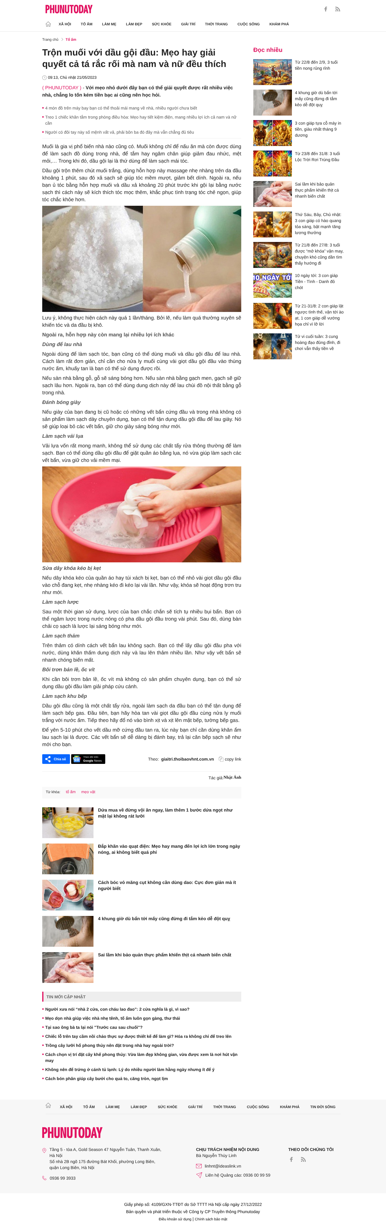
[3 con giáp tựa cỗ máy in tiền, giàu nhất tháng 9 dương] (272, 133)
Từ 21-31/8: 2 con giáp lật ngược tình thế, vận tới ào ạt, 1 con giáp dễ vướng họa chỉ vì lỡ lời (319, 315)
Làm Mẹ (109, 24)
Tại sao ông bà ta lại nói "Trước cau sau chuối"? (94, 1027)
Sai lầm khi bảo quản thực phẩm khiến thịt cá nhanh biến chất (164, 955)
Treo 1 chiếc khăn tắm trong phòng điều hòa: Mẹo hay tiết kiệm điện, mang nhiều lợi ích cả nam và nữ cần (140, 120)
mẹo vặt (88, 792)
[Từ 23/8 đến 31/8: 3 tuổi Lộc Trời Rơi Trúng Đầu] (272, 163)
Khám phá (279, 24)
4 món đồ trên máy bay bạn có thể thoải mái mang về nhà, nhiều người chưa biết (121, 108)
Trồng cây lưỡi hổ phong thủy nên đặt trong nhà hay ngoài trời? (109, 1045)
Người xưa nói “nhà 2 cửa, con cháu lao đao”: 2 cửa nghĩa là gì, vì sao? (117, 1009)
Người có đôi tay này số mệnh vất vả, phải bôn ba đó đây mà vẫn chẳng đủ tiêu (119, 132)
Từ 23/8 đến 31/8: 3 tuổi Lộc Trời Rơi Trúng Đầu (317, 156)
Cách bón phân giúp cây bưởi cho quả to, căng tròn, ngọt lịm (106, 1078)
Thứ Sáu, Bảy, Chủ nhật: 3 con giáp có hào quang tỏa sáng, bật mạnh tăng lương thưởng (318, 223)
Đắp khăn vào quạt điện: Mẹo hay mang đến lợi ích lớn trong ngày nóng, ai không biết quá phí (169, 849)
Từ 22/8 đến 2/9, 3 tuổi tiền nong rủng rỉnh (316, 65)
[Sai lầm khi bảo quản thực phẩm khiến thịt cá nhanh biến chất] (67, 967)
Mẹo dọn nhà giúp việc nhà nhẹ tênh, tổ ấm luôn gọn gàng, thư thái (112, 1018)
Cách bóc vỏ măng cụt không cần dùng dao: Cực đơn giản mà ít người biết (167, 885)
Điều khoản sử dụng (175, 1219)
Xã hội (65, 24)
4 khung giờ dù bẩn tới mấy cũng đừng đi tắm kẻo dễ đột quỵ (164, 918)
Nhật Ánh (232, 777)
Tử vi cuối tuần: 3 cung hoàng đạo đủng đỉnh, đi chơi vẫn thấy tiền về (317, 342)
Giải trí (188, 24)
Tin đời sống (323, 1107)
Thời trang (216, 24)
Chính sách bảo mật (211, 1219)
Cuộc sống (248, 24)
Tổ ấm (87, 24)
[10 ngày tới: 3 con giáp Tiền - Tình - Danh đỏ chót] (272, 285)
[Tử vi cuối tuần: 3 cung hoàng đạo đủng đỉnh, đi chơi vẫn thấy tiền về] (272, 346)
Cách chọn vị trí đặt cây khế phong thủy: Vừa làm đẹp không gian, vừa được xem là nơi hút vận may (141, 1057)
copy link (233, 759)
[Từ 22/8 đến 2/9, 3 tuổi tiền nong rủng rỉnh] (272, 72)
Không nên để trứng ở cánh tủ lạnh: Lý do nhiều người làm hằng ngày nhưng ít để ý (129, 1069)
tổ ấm (71, 792)
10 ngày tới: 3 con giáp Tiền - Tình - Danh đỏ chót (316, 281)
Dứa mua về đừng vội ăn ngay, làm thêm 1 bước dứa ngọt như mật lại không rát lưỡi (165, 813)
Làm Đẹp (134, 24)
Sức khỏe (162, 24)
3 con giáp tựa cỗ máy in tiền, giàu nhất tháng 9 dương (318, 129)
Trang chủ (50, 39)
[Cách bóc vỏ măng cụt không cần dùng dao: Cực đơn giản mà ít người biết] (67, 895)
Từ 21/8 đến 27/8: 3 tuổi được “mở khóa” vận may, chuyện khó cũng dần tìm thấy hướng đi (319, 254)
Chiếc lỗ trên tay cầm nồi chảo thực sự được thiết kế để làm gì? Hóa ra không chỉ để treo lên (138, 1036)
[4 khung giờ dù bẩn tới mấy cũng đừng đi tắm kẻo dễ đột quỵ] (67, 931)
